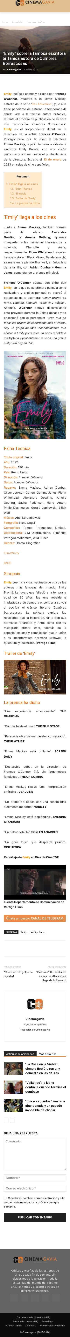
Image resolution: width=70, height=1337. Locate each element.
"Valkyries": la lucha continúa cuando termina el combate (45, 1087)
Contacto (30, 1325)
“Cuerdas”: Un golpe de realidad (18, 974)
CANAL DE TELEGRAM (47, 918)
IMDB (7, 563)
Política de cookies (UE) (25, 1321)
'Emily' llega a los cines (22, 184)
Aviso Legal (48, 1321)
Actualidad (17, 22)
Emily (24, 931)
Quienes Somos (13, 1325)
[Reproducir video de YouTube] (35, 677)
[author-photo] (35, 1013)
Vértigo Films (37, 931)
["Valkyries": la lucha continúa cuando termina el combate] (13, 1087)
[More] (53, 82)
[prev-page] (6, 1120)
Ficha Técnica (21, 188)
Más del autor (47, 1054)
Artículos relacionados (20, 1054)
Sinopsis (18, 193)
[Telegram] (34, 82)
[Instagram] (27, 1036)
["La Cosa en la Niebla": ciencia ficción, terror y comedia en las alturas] (13, 1068)
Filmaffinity (11, 553)
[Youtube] (51, 1036)
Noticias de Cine (36, 22)
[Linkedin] (26, 82)
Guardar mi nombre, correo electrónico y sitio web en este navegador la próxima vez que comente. (34, 1202)
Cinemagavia (14, 69)
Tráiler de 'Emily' (23, 198)
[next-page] (12, 1120)
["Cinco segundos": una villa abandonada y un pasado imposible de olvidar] (13, 1105)
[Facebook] (8, 82)
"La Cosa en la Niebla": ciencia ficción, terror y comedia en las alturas (42, 1068)
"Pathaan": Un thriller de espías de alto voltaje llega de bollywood (51, 976)
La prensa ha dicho (25, 203)
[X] (17, 82)
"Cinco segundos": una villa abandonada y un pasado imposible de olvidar (45, 1105)
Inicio (5, 22)
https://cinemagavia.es (35, 1024)
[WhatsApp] (43, 82)
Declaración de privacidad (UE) (33, 1317)
